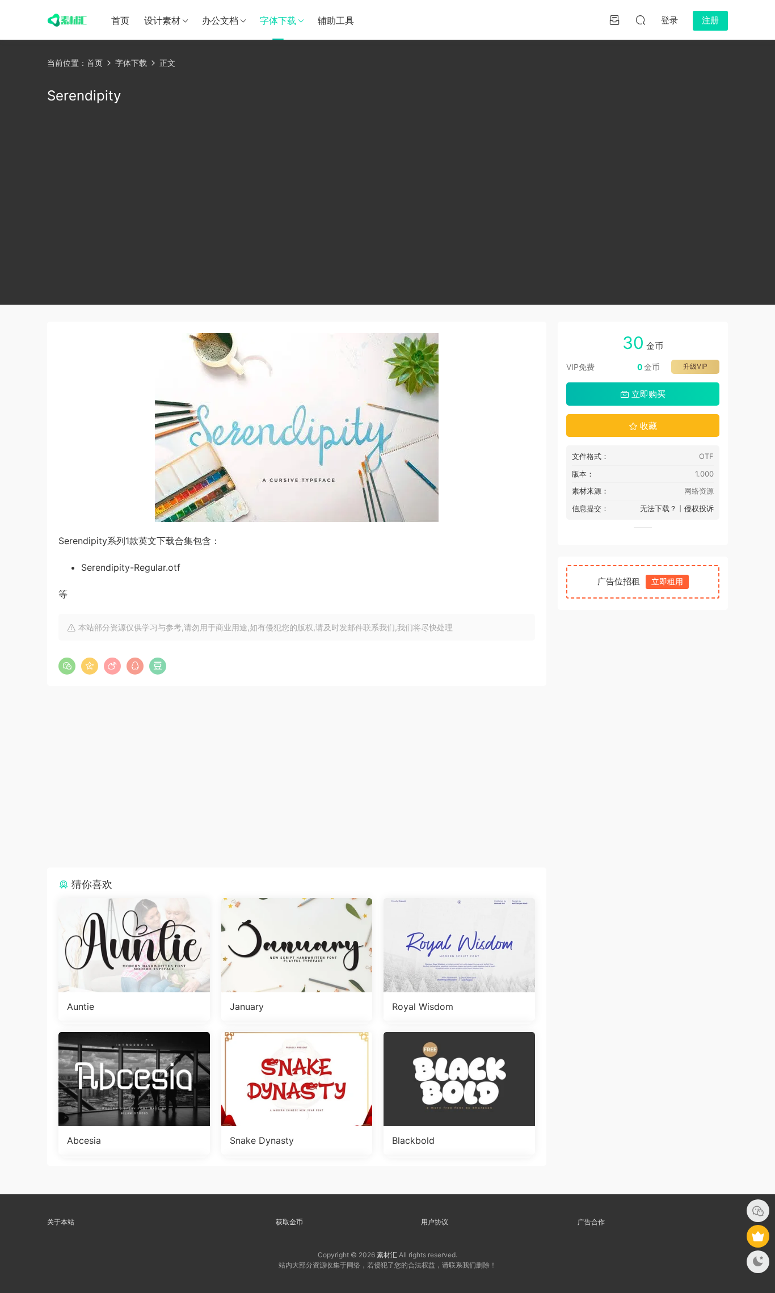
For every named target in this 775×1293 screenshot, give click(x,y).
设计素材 (162, 20)
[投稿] (614, 20)
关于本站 (60, 1222)
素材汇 (387, 1254)
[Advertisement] (387, 202)
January (247, 1006)
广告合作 (591, 1222)
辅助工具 (336, 20)
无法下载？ (658, 508)
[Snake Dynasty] (297, 1079)
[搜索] (640, 20)
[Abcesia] (134, 1079)
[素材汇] (67, 20)
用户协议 (434, 1222)
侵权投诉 (699, 508)
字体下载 (278, 20)
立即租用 (667, 581)
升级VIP (695, 366)
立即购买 (647, 394)
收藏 (647, 425)
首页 (120, 20)
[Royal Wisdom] (459, 945)
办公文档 (220, 20)
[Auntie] (134, 945)
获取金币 (289, 1222)
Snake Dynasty (262, 1140)
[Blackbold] (459, 1079)
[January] (297, 945)
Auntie (80, 1006)
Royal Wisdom (422, 1006)
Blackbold (413, 1140)
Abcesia (84, 1140)
